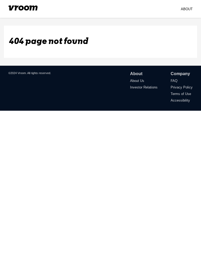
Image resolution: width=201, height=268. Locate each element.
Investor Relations (144, 87)
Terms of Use (181, 94)
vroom (23, 8)
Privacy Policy (182, 87)
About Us (137, 81)
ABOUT (187, 9)
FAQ (174, 81)
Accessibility (180, 100)
